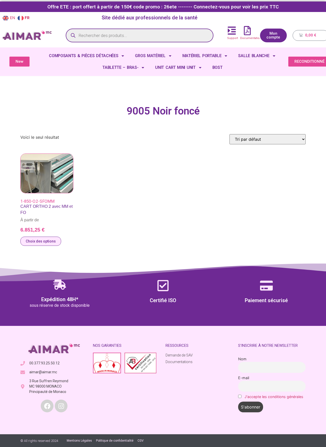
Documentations (251, 38)
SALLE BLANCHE (253, 55)
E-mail (243, 378)
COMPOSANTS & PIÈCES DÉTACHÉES (83, 55)
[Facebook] (47, 406)
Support (232, 38)
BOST (217, 67)
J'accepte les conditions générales (273, 396)
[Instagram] (61, 406)
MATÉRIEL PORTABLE (202, 55)
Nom (242, 359)
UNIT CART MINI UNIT (175, 67)
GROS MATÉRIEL (150, 55)
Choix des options (41, 241)
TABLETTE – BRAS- (120, 67)
